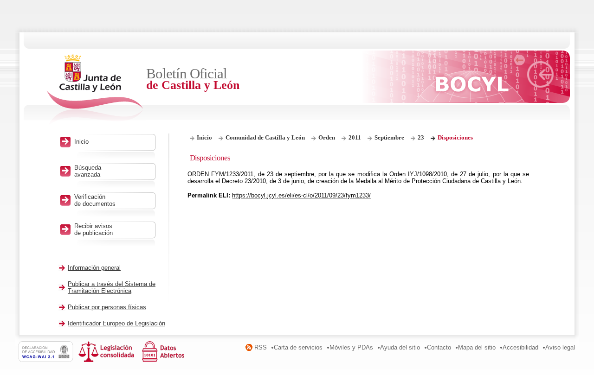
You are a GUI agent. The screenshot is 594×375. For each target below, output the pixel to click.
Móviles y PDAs (351, 347)
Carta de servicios (298, 347)
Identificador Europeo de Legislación (116, 323)
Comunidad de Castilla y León (265, 137)
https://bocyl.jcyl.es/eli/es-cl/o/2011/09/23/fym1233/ (301, 195)
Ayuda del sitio (400, 347)
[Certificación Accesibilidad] (48, 359)
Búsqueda (87, 171)
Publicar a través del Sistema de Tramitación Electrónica (111, 287)
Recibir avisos (93, 229)
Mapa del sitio (477, 347)
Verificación (95, 200)
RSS (260, 347)
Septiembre (389, 137)
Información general (94, 267)
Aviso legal (560, 347)
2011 (355, 137)
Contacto (439, 347)
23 (421, 137)
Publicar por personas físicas (107, 307)
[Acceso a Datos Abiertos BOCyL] (164, 359)
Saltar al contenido (36, 3)
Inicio (204, 137)
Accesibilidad (520, 347)
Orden (326, 137)
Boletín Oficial (192, 78)
